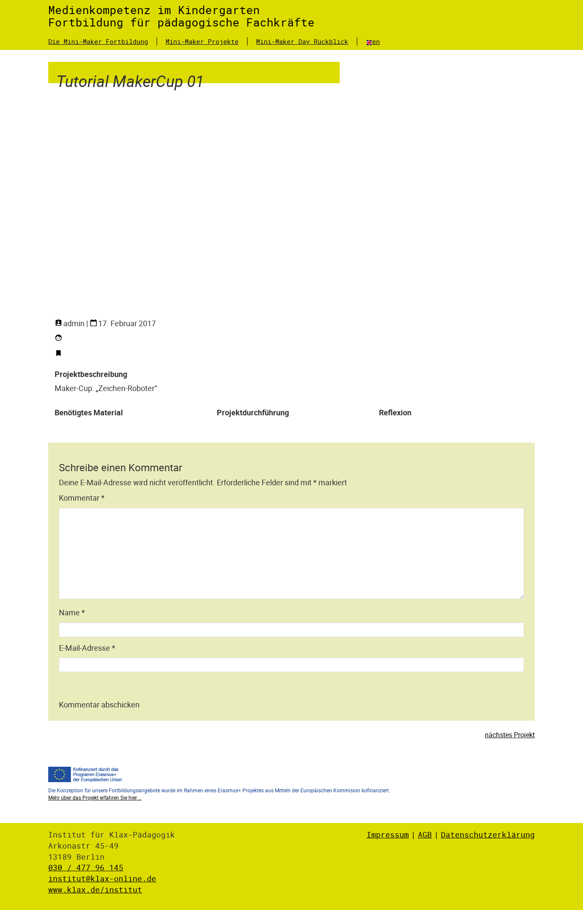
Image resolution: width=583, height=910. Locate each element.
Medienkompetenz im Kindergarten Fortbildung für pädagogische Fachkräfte (181, 16)
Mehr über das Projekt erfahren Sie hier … (95, 797)
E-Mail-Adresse (87, 648)
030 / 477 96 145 (85, 867)
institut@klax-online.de (102, 878)
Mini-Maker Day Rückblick (302, 41)
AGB (425, 834)
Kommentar (82, 498)
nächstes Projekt (510, 734)
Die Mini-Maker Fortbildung (98, 41)
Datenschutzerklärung (488, 834)
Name (72, 612)
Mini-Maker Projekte (202, 41)
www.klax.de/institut (95, 889)
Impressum (388, 834)
